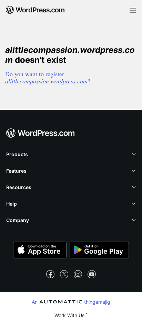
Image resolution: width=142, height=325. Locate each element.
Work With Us (69, 315)
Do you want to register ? (47, 77)
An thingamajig (71, 302)
